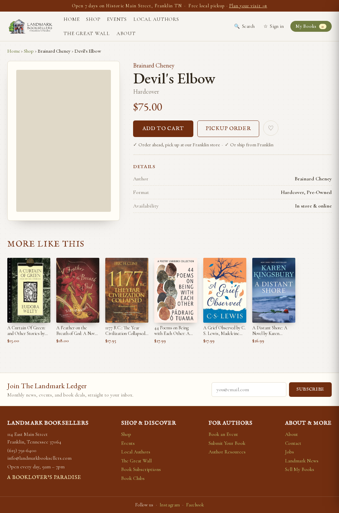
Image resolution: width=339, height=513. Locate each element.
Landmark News (301, 461)
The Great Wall (87, 33)
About (126, 33)
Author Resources (227, 452)
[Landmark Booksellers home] (30, 26)
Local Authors (156, 19)
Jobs (289, 452)
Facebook (195, 505)
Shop (93, 19)
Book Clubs (133, 478)
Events (117, 19)
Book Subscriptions (141, 469)
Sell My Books (299, 469)
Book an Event (223, 434)
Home (71, 19)
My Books (310, 26)
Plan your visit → (248, 6)
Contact (293, 443)
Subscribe (310, 389)
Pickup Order (228, 128)
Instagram (170, 505)
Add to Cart (163, 128)
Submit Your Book (227, 443)
